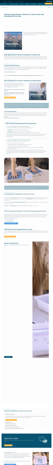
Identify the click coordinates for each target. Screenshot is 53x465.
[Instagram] (49, 1)
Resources (8, 221)
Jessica (50, 7)
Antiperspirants (10, 129)
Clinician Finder (12, 205)
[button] (26, 171)
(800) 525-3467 (4, 1)
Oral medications (10, 131)
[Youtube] (51, 1)
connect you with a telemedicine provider (18, 202)
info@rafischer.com (11, 1)
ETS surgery (9, 132)
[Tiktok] (50, 1)
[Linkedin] (48, 1)
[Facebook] (46, 1)
